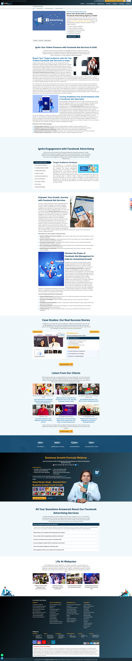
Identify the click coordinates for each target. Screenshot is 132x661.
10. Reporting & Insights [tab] (39, 187)
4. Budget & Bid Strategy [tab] (39, 170)
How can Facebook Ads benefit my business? (45, 524)
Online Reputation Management (73, 604)
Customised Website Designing (39, 606)
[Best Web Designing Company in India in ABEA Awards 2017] (35, 489)
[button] (83, 338)
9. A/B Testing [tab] (37, 184)
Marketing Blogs (87, 615)
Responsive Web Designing (38, 617)
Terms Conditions (87, 624)
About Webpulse (87, 604)
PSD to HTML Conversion (38, 613)
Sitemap (85, 627)
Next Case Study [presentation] (94, 331)
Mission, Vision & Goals (89, 606)
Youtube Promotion (54, 610)
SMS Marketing (53, 617)
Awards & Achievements (89, 612)
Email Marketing (53, 615)
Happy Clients (47, 40)
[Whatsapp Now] (2, 655)
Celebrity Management (72, 620)
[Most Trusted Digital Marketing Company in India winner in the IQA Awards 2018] (61, 489)
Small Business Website (38, 604)
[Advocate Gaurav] (66, 389)
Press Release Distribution (72, 607)
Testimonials (86, 610)
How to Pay (86, 618)
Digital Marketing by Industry (56, 623)
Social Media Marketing (55, 609)
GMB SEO (52, 607)
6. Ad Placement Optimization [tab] (41, 176)
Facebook (34, 643)
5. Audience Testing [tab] (38, 173)
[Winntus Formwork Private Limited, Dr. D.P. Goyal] (43, 389)
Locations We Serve (88, 623)
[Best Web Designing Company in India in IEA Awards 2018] (48, 489)
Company (115, 3)
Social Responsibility (88, 617)
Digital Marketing (91, 3)
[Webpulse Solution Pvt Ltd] (7, 3)
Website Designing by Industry (39, 612)
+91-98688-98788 (99, 1)
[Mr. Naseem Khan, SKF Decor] (66, 409)
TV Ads (68, 617)
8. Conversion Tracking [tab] (39, 181)
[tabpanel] (76, 172)
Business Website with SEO (38, 607)
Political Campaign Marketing (56, 621)
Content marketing (54, 620)
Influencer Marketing (71, 618)
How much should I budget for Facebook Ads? (45, 546)
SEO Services (52, 606)
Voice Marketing (53, 618)
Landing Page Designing (38, 615)
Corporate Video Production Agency (73, 614)
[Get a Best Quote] (2, 658)
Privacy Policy (87, 626)
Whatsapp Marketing (54, 613)
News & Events (87, 613)
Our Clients (86, 609)
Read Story (50, 498)
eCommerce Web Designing (39, 609)
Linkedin (53, 643)
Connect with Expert (73, 347)
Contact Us (86, 620)
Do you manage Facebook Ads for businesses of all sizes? (49, 543)
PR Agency (69, 606)
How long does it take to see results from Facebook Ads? (48, 549)
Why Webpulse (87, 607)
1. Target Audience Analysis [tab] (40, 162)
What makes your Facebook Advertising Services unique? (49, 532)
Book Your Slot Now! (38, 498)
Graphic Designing (71, 621)
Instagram (39, 643)
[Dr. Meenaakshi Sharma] (88, 409)
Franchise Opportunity (111, 0)
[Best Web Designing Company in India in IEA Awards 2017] (42, 489)
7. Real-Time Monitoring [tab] (39, 178)
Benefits (35, 40)
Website (82, 3)
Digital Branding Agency (72, 610)
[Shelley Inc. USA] (43, 409)
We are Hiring (120, 0)
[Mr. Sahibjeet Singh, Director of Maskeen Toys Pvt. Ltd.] (88, 389)
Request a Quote (72, 36)
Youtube (44, 643)
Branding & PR (100, 3)
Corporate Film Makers (72, 612)
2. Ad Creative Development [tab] (40, 165)
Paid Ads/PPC (52, 612)
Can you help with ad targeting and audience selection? (48, 536)
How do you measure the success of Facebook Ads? (47, 539)
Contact (128, 3)
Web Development (37, 610)
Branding (86, 621)
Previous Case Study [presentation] (38, 331)
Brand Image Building (71, 609)
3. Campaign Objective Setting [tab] (41, 167)
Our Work (121, 3)
